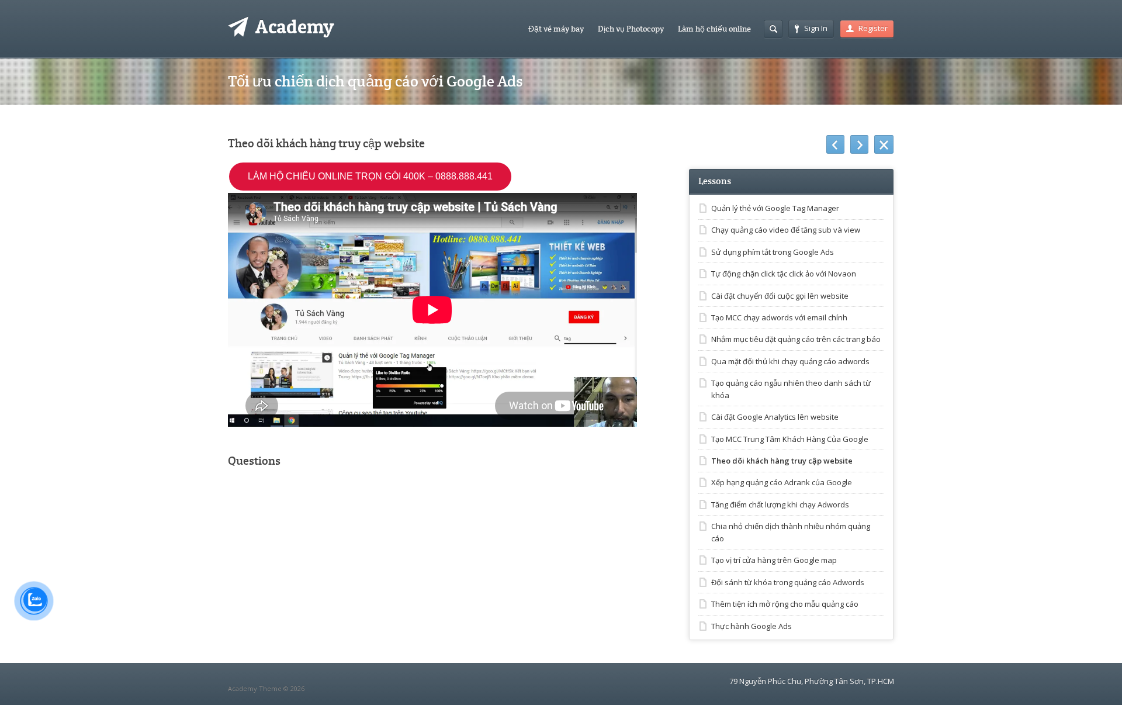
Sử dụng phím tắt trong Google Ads (772, 252)
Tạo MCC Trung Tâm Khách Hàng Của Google (789, 439)
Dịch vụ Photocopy (631, 28)
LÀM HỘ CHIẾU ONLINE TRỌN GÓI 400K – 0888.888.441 (370, 176)
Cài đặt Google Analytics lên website (775, 417)
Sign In (815, 28)
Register (873, 28)
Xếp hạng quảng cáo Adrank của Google (781, 482)
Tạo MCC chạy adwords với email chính (779, 317)
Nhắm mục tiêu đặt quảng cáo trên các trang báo (796, 339)
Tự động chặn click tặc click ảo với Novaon (783, 273)
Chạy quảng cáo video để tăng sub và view (785, 229)
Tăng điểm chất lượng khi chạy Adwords (780, 504)
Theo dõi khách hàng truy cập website (782, 460)
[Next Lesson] (859, 144)
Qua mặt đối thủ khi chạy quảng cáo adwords (790, 361)
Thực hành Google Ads (751, 626)
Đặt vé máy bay (556, 28)
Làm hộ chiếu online (714, 28)
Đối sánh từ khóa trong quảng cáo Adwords (787, 582)
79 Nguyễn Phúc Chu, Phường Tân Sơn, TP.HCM (811, 681)
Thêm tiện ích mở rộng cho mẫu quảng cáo (784, 604)
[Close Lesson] (884, 144)
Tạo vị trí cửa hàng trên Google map (774, 560)
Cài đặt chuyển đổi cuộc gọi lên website (780, 296)
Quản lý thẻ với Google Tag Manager (775, 208)
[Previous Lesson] (835, 144)
